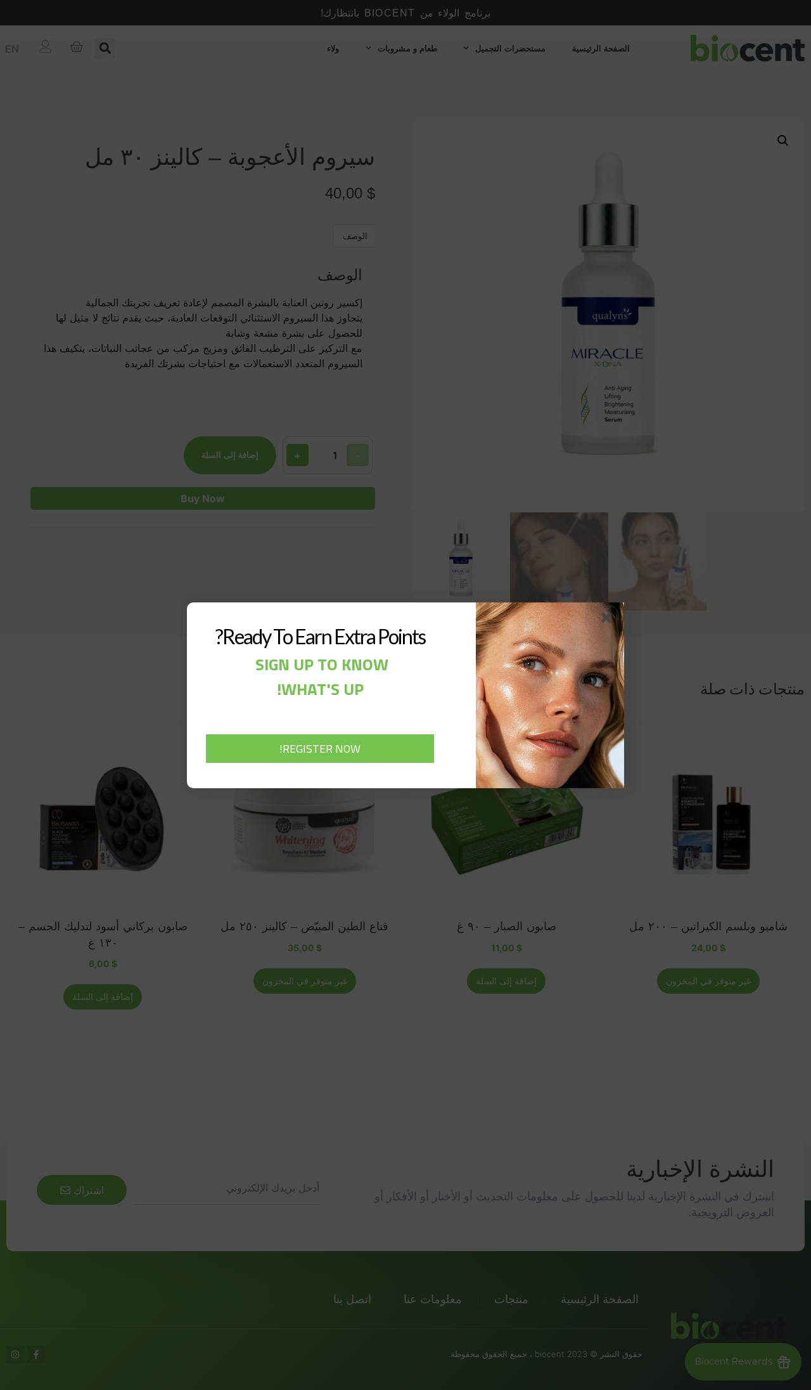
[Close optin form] (608, 620)
